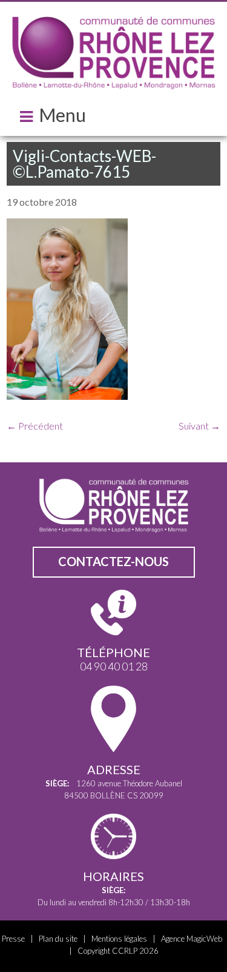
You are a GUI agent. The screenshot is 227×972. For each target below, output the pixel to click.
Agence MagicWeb (191, 938)
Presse (13, 938)
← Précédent (35, 425)
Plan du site (58, 938)
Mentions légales (119, 938)
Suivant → (199, 425)
